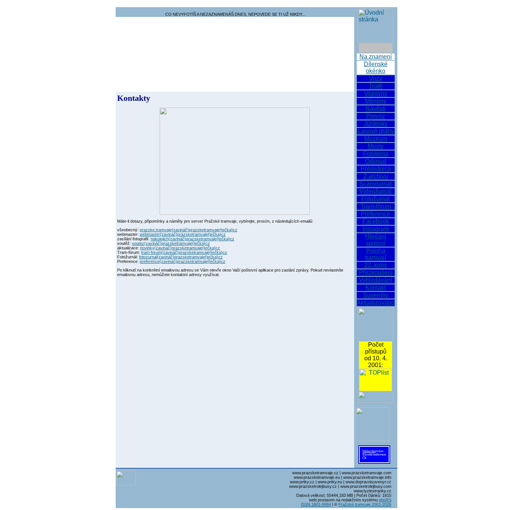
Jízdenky (376, 123)
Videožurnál (375, 191)
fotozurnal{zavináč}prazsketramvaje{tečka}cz (181, 257)
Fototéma (375, 153)
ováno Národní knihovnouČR (374, 454)
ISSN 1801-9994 (316, 504)
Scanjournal (375, 184)
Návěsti (375, 108)
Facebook (375, 221)
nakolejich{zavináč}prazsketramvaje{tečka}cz (192, 239)
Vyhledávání (375, 280)
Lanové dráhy (376, 131)
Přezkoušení (375, 272)
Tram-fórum (376, 206)
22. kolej (375, 265)
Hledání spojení (375, 239)
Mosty (375, 146)
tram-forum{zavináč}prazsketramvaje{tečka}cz (184, 252)
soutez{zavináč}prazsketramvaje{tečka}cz (171, 243)
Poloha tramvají (375, 254)
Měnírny (375, 101)
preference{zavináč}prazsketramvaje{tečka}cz (182, 261)
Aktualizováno (376, 302)
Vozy (375, 78)
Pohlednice (376, 168)
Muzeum (375, 138)
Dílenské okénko (376, 67)
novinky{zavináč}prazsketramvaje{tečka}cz (180, 248)
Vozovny (375, 93)
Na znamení (375, 56)
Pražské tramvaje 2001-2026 (364, 504)
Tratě (375, 86)
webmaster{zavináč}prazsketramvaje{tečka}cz (183, 234)
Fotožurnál (375, 199)
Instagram (375, 229)
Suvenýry (375, 295)
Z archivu (375, 176)
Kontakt (375, 287)
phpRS (385, 500)
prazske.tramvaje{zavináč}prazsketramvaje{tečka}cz (188, 230)
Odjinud (375, 161)
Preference (375, 214)
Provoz (375, 116)
